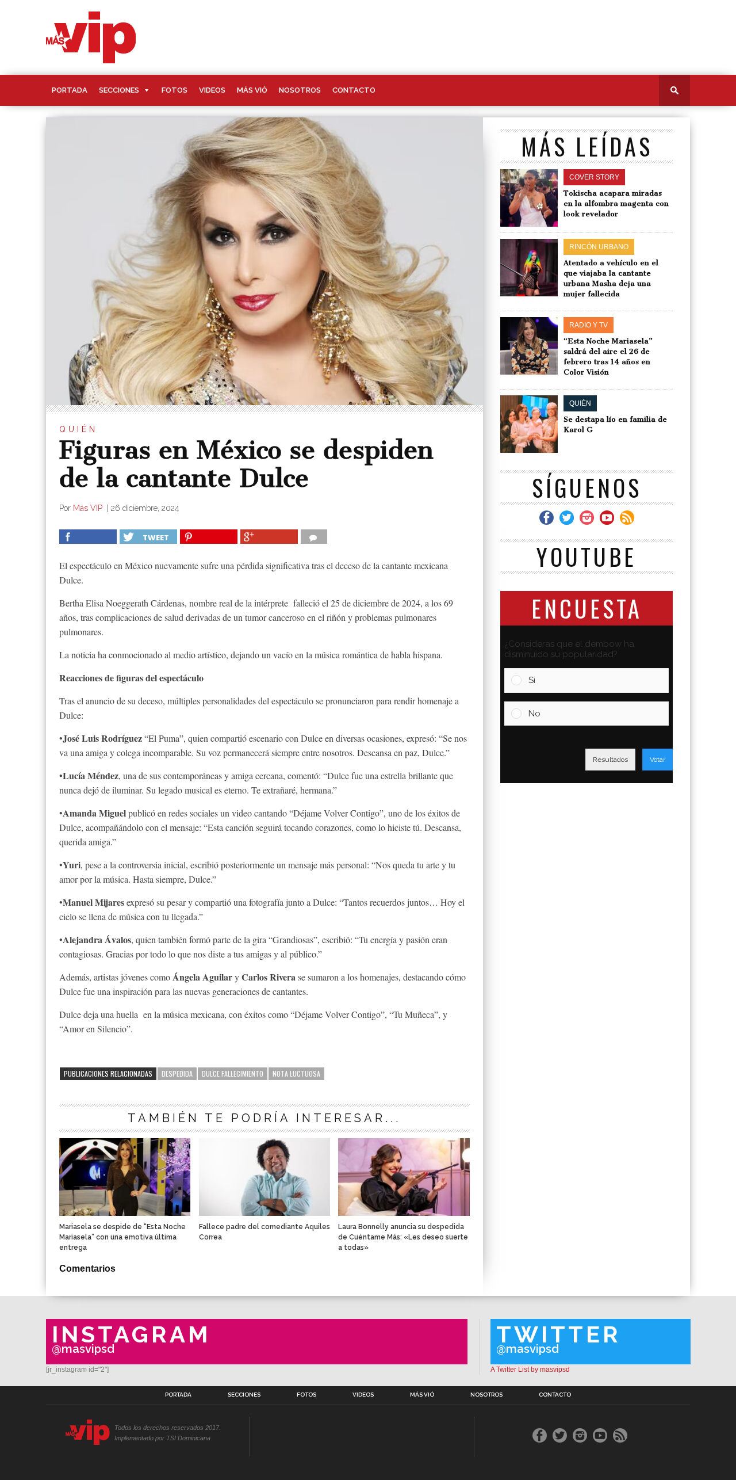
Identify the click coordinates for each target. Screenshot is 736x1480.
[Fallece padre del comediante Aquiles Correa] (264, 1213)
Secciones (119, 90)
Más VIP (89, 508)
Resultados (610, 760)
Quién (78, 429)
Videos (212, 90)
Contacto (353, 90)
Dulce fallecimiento (232, 1073)
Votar (657, 760)
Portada (69, 90)
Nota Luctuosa (296, 1073)
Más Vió (252, 90)
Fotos (174, 90)
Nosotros (300, 90)
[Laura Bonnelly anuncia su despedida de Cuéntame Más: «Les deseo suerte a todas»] (403, 1213)
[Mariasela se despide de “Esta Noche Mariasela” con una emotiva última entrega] (124, 1213)
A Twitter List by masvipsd (530, 1369)
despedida (177, 1073)
